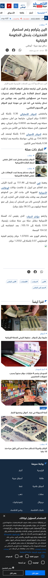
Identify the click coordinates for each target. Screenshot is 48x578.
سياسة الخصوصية (25, 551)
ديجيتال (41, 502)
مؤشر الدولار (33, 216)
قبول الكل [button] (35, 573)
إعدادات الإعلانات (40, 548)
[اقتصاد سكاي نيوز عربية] (37, 5)
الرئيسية (41, 12)
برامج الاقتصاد (16, 510)
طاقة (41, 478)
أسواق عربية (17, 478)
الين (39, 183)
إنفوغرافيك (17, 502)
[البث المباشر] (9, 6)
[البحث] (16, 6)
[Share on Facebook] (13, 50)
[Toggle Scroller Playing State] (46, 18)
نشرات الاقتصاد (37, 510)
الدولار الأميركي (33, 134)
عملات (41, 494)
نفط (20, 486)
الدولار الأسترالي (28, 114)
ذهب (20, 494)
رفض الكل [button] (13, 573)
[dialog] (24, 545)
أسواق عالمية (38, 486)
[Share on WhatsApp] (20, 50)
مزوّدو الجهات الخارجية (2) (12, 534)
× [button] (4, 516)
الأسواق (11, 12)
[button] (23, 6)
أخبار (20, 470)
